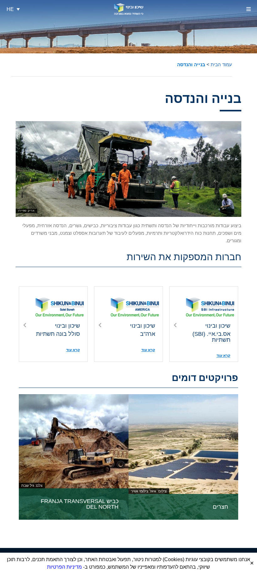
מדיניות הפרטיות (64, 567)
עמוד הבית (221, 64)
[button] (248, 9)
